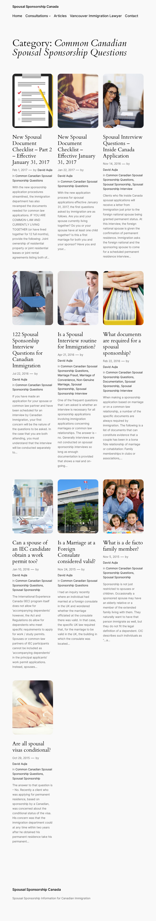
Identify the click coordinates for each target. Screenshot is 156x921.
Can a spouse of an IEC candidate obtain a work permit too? (31, 552)
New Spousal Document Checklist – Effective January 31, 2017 (76, 149)
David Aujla (45, 170)
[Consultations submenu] (50, 16)
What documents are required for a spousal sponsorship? (122, 343)
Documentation (113, 381)
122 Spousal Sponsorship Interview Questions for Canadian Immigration (27, 350)
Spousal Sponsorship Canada (35, 6)
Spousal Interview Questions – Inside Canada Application (123, 146)
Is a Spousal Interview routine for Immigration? (77, 340)
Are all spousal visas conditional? (31, 747)
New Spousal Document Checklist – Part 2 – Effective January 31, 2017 (32, 149)
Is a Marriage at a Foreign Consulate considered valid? (77, 552)
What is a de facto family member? (123, 546)
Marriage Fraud (68, 375)
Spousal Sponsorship (117, 184)
